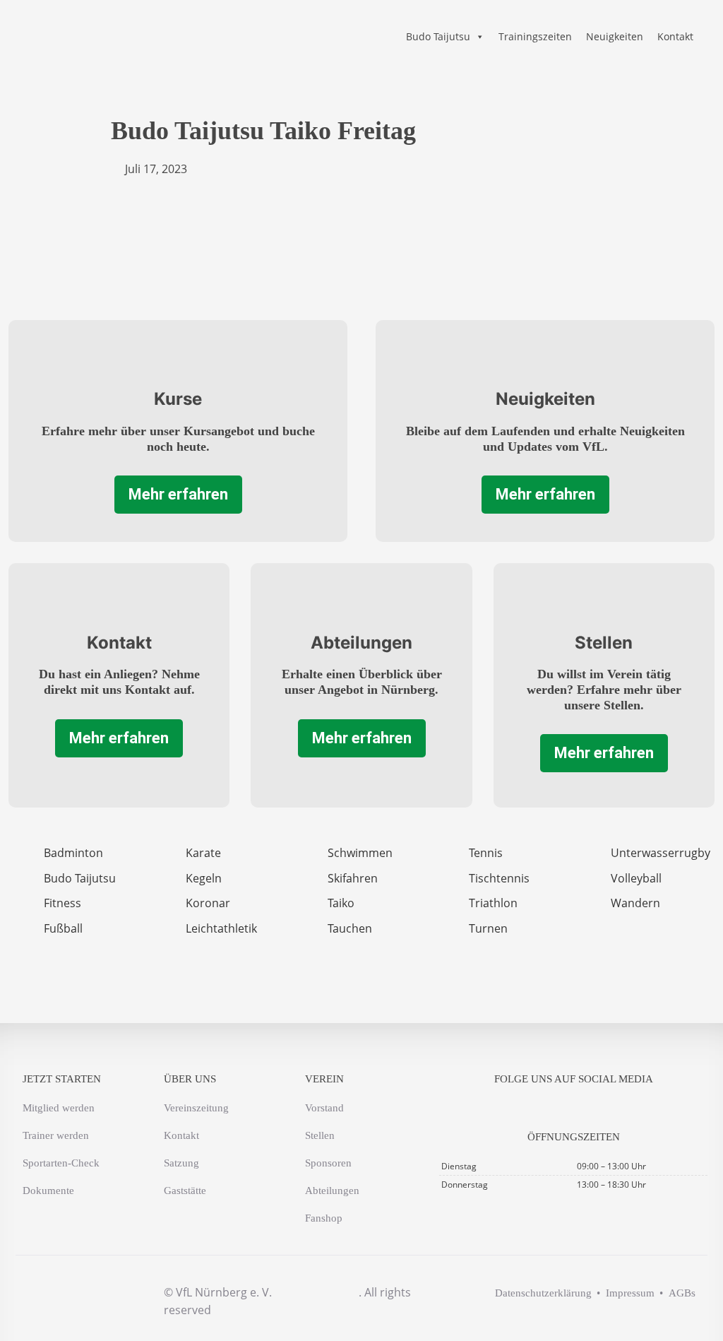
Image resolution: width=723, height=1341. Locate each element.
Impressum (630, 1293)
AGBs (682, 1293)
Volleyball (636, 878)
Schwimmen (360, 853)
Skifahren (353, 878)
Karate (203, 853)
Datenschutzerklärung (543, 1293)
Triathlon (493, 903)
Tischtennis (499, 878)
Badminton (73, 853)
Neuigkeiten (614, 36)
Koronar (208, 903)
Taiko (341, 903)
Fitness (62, 903)
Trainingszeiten (535, 36)
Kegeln (204, 878)
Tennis (486, 853)
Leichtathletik (221, 928)
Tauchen (350, 928)
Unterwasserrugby (660, 853)
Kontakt (675, 36)
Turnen (488, 928)
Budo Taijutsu (438, 36)
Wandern (635, 903)
